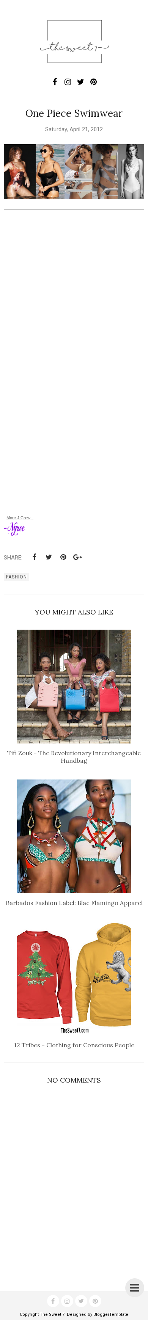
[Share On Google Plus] (77, 557)
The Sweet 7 (52, 1314)
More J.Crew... (19, 517)
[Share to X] (49, 557)
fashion (16, 577)
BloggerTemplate (110, 1314)
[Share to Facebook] (34, 557)
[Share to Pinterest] (63, 557)
